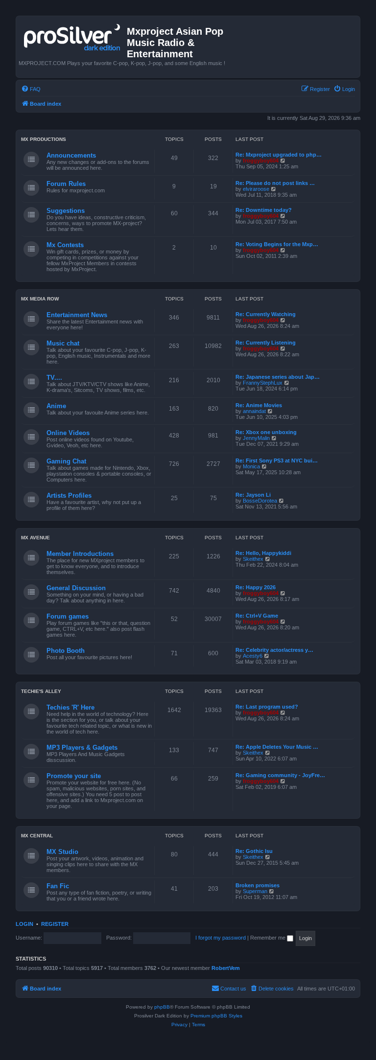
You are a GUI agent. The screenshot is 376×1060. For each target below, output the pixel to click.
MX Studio (62, 851)
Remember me (268, 938)
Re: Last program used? (266, 707)
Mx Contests (65, 245)
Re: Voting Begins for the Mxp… (276, 244)
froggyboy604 (261, 160)
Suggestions (66, 210)
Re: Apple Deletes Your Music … (276, 747)
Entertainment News (77, 315)
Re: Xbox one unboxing (266, 432)
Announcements (71, 155)
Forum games (68, 616)
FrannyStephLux (262, 383)
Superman (255, 891)
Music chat (63, 343)
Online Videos (68, 433)
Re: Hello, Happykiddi (263, 553)
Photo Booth (66, 650)
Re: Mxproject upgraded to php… (278, 155)
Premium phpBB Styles (216, 1015)
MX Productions (43, 139)
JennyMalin (256, 438)
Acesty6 (252, 656)
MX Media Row (40, 298)
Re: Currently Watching (265, 314)
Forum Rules (66, 183)
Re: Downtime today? (263, 210)
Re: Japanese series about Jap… (277, 377)
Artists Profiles (69, 495)
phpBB (162, 1007)
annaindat (254, 411)
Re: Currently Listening (265, 343)
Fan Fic (58, 886)
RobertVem (226, 968)
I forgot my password (220, 938)
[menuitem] (31, 89)
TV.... (54, 377)
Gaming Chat (66, 461)
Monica (251, 466)
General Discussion (76, 588)
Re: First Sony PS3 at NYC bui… (276, 460)
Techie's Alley (41, 691)
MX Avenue (35, 537)
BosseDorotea (260, 501)
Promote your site (74, 776)
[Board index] (73, 35)
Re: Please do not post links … (275, 183)
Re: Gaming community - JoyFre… (280, 775)
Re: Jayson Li (253, 495)
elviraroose (256, 189)
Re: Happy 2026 (255, 587)
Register (55, 924)
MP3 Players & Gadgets (82, 747)
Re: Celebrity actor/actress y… (274, 650)
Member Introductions (80, 553)
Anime (56, 406)
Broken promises (257, 885)
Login (24, 924)
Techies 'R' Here (70, 707)
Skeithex (253, 559)
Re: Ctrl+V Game (256, 616)
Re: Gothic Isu (254, 851)
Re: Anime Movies (258, 405)
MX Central (37, 835)
